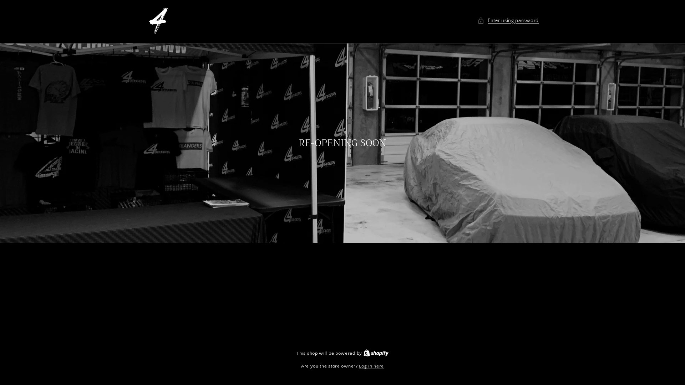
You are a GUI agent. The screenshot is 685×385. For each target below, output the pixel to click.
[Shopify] (376, 353)
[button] (508, 20)
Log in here (371, 366)
